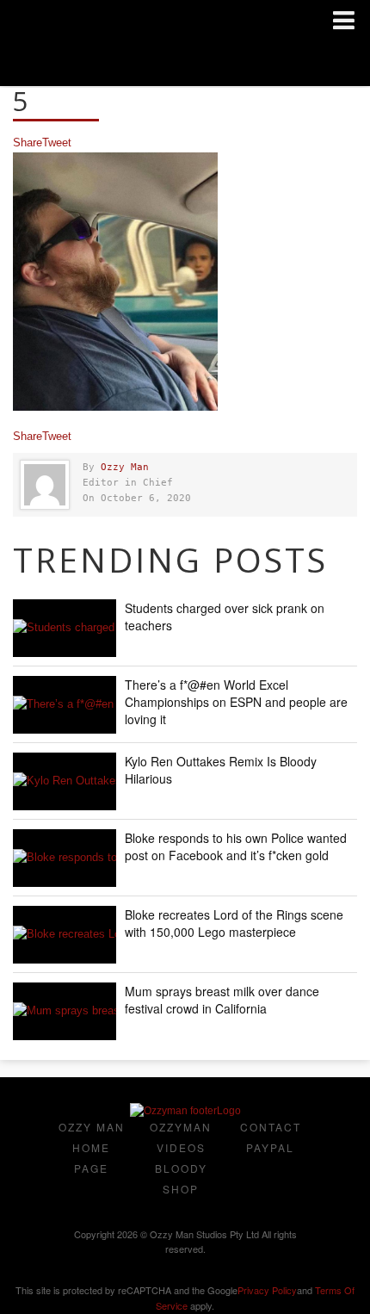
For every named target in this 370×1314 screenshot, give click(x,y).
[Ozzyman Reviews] (185, 1111)
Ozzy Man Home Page (92, 1147)
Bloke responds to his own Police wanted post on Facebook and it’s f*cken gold (236, 846)
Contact (270, 1126)
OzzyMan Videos (181, 1137)
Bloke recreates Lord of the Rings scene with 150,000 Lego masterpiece (234, 923)
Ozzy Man (125, 467)
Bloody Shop (181, 1178)
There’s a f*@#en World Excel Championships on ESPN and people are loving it (236, 702)
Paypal (270, 1147)
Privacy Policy (267, 1290)
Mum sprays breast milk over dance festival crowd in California (222, 999)
